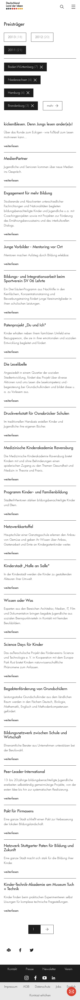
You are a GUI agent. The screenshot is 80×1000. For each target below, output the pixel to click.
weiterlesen (11, 146)
